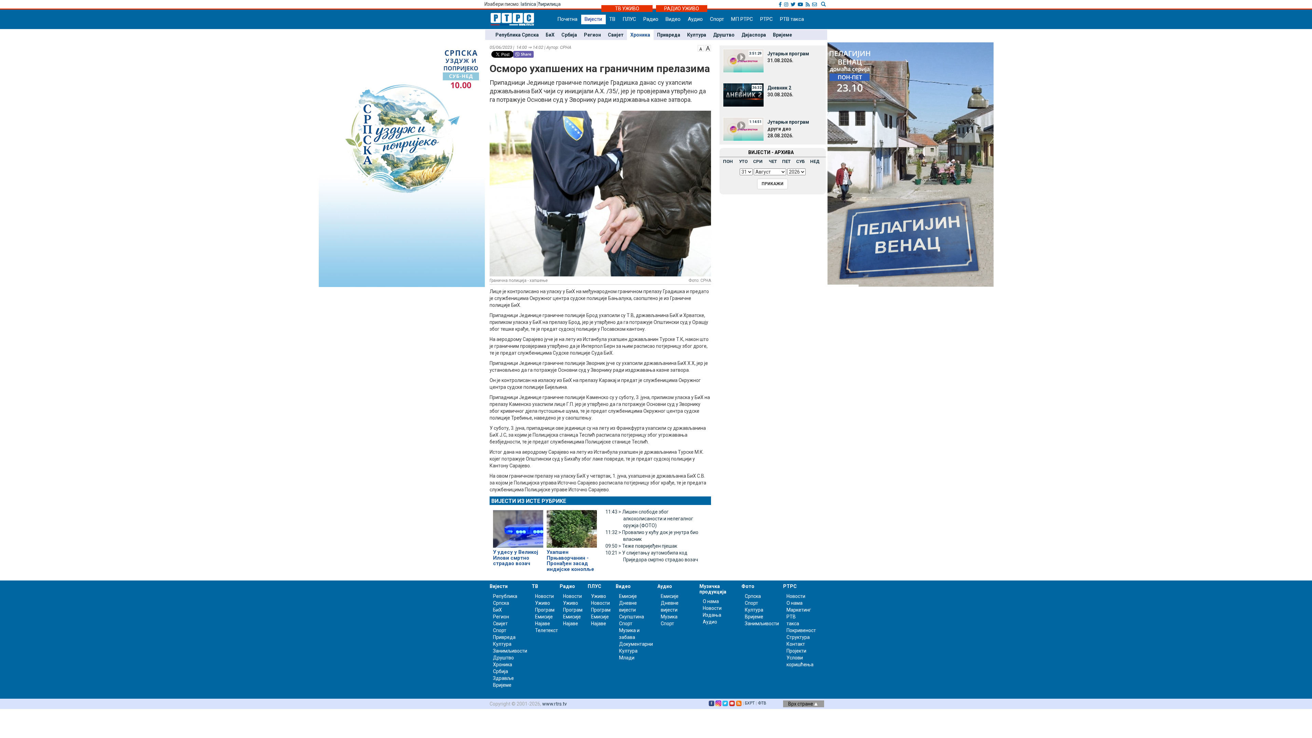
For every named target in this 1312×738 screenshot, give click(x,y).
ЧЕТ (773, 161)
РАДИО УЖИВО (681, 8)
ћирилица (549, 4)
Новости (544, 596)
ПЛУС (629, 19)
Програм (545, 610)
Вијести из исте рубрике (528, 501)
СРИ (758, 161)
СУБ (800, 161)
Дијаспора (753, 35)
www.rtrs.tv (554, 704)
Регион (592, 35)
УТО (743, 161)
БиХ (550, 35)
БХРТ (750, 703)
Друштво (724, 35)
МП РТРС (742, 19)
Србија (569, 35)
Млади (626, 657)
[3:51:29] (743, 60)
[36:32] (743, 94)
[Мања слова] (701, 48)
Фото (747, 586)
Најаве (542, 623)
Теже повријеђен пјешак (641, 546)
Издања (712, 615)
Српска (753, 596)
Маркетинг (799, 610)
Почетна (567, 19)
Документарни (636, 644)
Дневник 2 (779, 88)
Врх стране (801, 704)
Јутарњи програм (788, 53)
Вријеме (782, 35)
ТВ (612, 19)
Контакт (796, 644)
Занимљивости (510, 651)
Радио (650, 19)
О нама (711, 601)
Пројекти (796, 651)
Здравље (503, 678)
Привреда (668, 35)
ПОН (728, 161)
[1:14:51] (743, 129)
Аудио (695, 19)
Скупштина (631, 616)
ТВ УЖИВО (627, 8)
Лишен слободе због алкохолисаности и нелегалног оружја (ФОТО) (649, 518)
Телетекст (546, 630)
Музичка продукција (712, 589)
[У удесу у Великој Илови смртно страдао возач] (518, 526)
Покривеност (801, 630)
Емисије (544, 616)
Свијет (616, 35)
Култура (696, 35)
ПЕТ (786, 161)
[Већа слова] (708, 48)
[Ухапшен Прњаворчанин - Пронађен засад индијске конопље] (572, 526)
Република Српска (517, 35)
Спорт (717, 19)
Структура (798, 637)
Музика (669, 616)
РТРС (766, 19)
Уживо (542, 603)
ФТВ (762, 703)
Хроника (640, 35)
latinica (528, 4)
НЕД (815, 161)
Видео (673, 19)
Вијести (593, 19)
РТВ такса (792, 19)
